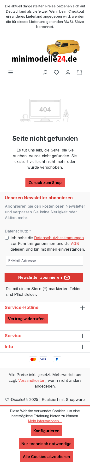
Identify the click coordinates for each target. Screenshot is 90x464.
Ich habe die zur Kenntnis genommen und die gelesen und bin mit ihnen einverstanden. (48, 243)
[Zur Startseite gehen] (45, 51)
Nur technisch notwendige (46, 443)
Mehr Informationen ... (45, 421)
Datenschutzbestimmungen (59, 237)
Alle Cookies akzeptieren (46, 456)
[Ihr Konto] (68, 72)
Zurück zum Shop (45, 182)
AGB (75, 243)
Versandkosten (31, 380)
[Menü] (10, 72)
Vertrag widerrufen (26, 318)
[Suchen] (45, 72)
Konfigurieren (46, 430)
